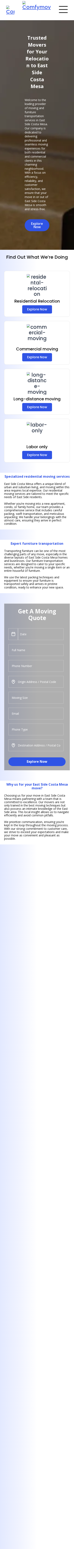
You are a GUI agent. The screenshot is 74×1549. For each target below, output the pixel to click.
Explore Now (37, 761)
